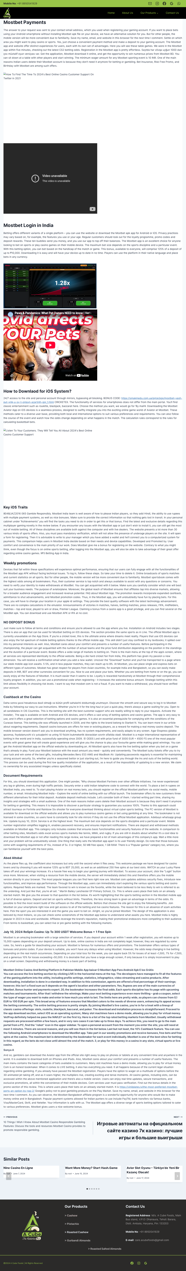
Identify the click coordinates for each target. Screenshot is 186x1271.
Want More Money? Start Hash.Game (91, 1168)
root (70, 1173)
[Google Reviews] (171, 3)
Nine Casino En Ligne (18, 1168)
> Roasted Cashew (76, 1232)
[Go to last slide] (8, 1176)
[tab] (87, 1189)
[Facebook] (164, 3)
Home (111, 12)
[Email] (149, 3)
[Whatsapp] (179, 3)
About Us (127, 12)
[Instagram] (157, 3)
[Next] (177, 1176)
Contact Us (172, 12)
